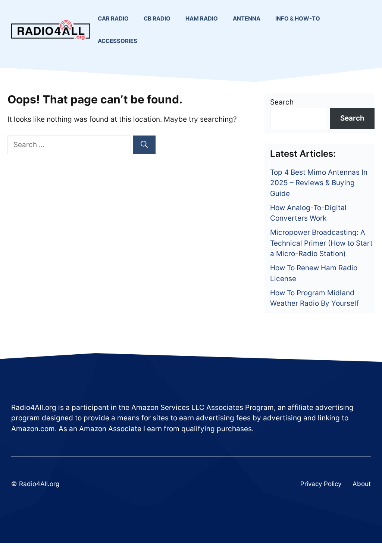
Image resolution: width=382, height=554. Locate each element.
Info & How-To (297, 18)
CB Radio (157, 18)
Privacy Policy (320, 484)
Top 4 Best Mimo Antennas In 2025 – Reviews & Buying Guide (318, 183)
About (362, 484)
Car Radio (113, 18)
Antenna (246, 18)
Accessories (117, 40)
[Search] (144, 145)
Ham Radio (201, 18)
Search (282, 102)
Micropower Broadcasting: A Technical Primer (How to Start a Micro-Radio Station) (321, 243)
